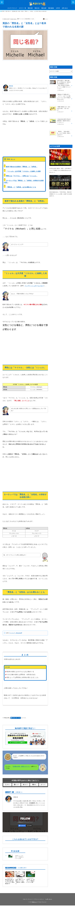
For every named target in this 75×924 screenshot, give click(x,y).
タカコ (11, 86)
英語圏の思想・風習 (16, 11)
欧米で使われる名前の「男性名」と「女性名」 (21, 166)
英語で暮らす (8, 11)
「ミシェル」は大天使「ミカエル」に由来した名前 (22, 171)
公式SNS (58, 8)
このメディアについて (12, 8)
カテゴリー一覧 (22, 8)
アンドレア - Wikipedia (15, 633)
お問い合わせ (65, 8)
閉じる (13, 159)
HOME (3, 11)
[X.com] (29, 826)
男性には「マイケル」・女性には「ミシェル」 (21, 176)
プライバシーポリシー (39, 899)
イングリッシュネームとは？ (34, 286)
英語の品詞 (43, 8)
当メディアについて (28, 899)
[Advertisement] (25, 72)
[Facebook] (22, 826)
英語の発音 (30, 8)
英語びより (34, 902)
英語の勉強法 (51, 8)
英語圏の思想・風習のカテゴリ (21, 766)
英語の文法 (37, 8)
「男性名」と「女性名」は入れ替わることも (20, 187)
